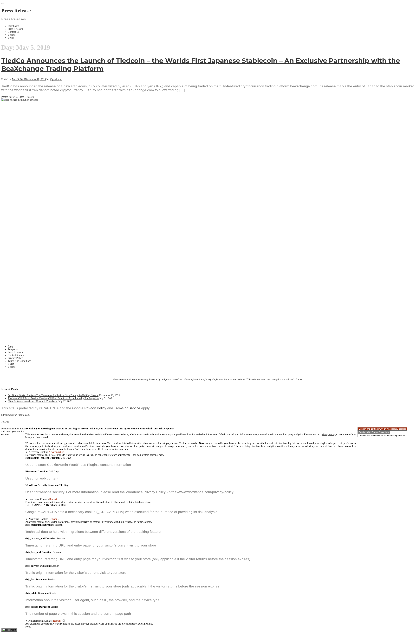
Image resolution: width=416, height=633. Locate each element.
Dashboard (13, 26)
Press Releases (15, 28)
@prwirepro (56, 79)
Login (11, 37)
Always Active (56, 452)
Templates (13, 349)
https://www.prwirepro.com (15, 414)
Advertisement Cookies (40, 620)
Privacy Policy (15, 358)
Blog (10, 346)
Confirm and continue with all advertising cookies (382, 435)
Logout (11, 34)
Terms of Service (127, 408)
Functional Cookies (39, 499)
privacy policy (328, 434)
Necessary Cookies (38, 452)
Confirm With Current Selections (374, 432)
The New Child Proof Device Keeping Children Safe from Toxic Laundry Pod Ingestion (53, 398)
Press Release (16, 10)
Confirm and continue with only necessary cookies (382, 429)
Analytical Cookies (38, 519)
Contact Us (13, 31)
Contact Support (16, 355)
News (14, 96)
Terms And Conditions (19, 361)
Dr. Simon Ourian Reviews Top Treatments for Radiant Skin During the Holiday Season (53, 395)
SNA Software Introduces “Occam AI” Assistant (33, 401)
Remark (53, 499)
